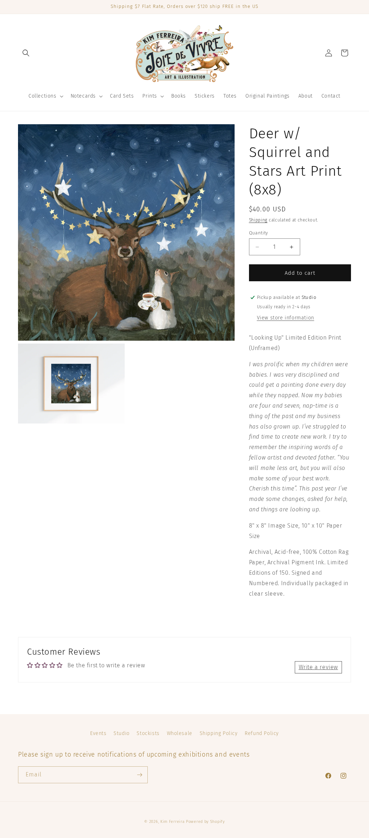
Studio (122, 733)
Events (98, 733)
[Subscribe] (139, 774)
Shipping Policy (219, 733)
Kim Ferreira (172, 821)
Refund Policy (262, 733)
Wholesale (179, 733)
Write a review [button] (318, 667)
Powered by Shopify (205, 821)
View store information (285, 318)
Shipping (258, 220)
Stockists (148, 733)
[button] (26, 53)
